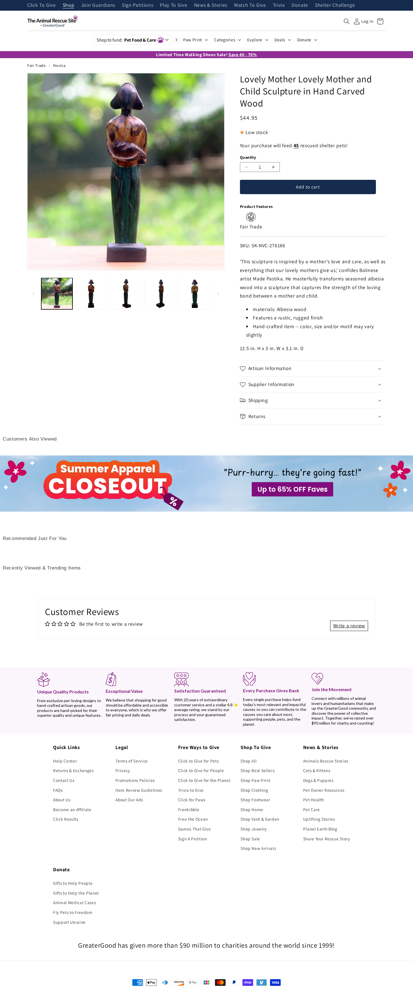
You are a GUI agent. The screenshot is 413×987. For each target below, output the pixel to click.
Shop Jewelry (253, 829)
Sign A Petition (192, 838)
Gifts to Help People (72, 883)
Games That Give (194, 829)
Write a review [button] (349, 625)
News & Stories (210, 5)
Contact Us (63, 780)
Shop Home (251, 809)
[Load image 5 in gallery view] (195, 293)
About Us (61, 799)
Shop (68, 5)
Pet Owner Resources (324, 790)
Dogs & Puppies (318, 780)
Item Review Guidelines (138, 790)
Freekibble (188, 809)
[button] (347, 21)
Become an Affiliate (72, 809)
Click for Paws (191, 799)
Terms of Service (131, 761)
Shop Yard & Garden (259, 819)
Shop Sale (250, 838)
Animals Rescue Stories (326, 761)
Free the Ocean (193, 819)
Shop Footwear (255, 799)
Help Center (65, 761)
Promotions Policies (135, 780)
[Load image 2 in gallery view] (91, 293)
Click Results (65, 819)
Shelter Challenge (335, 5)
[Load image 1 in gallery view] (57, 293)
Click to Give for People (201, 770)
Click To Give (41, 5)
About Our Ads (129, 799)
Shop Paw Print (255, 780)
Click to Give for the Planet (204, 780)
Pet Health (313, 799)
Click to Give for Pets (198, 761)
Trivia (279, 5)
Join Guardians (98, 5)
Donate (300, 5)
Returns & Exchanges (73, 770)
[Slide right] (218, 293)
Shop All (248, 761)
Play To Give (173, 5)
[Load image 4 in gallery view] (160, 293)
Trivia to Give (191, 790)
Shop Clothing (254, 790)
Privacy (122, 770)
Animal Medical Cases (74, 902)
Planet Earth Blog (320, 829)
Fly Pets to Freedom (73, 912)
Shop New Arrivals (258, 848)
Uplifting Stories (319, 819)
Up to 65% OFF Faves (292, 489)
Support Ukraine (69, 922)
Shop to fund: (126, 40)
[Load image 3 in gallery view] (126, 293)
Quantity (248, 157)
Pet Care (311, 809)
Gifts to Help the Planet (76, 893)
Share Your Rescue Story (326, 838)
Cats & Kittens (316, 770)
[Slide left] (33, 293)
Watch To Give (250, 5)
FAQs (58, 790)
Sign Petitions (137, 5)
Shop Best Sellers (257, 770)
